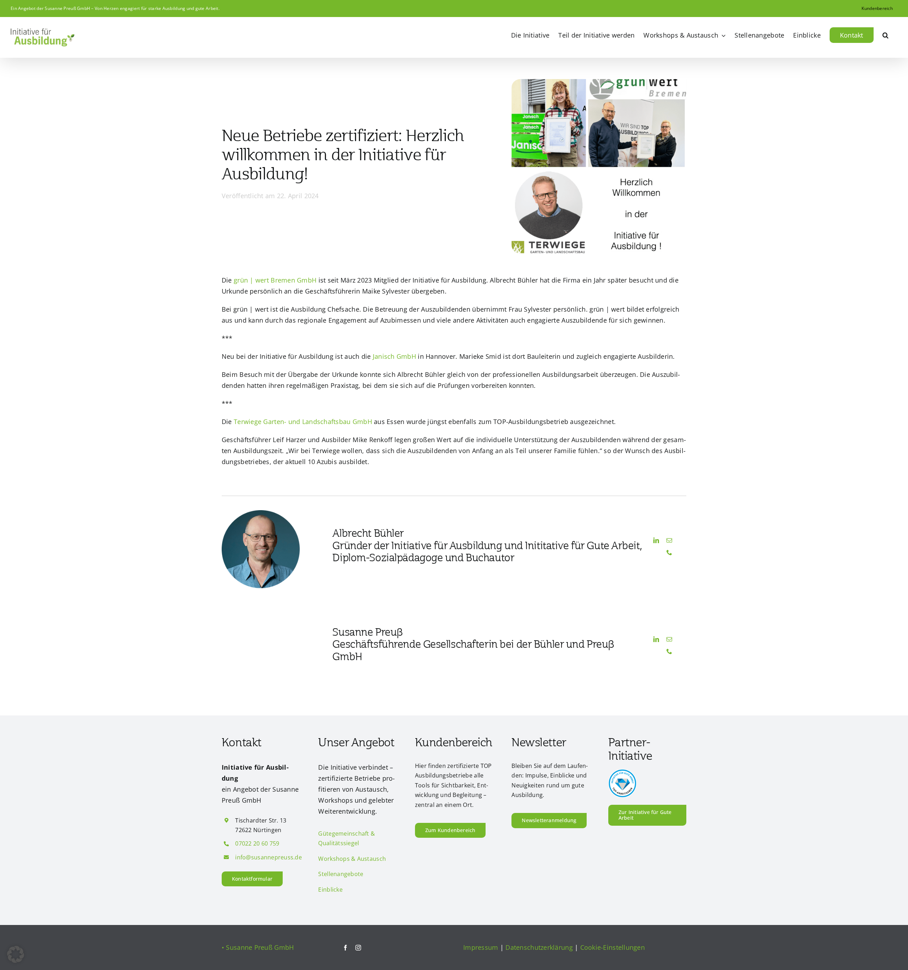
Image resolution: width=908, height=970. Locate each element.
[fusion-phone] (669, 552)
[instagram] (358, 948)
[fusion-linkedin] (656, 540)
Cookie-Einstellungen (612, 947)
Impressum (480, 947)
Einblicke (330, 889)
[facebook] (345, 948)
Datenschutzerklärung (538, 947)
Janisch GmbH (394, 356)
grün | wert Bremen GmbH (275, 280)
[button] (885, 35)
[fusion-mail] (669, 540)
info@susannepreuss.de (268, 857)
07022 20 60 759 (257, 843)
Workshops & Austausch (352, 859)
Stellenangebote (340, 874)
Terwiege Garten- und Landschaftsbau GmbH (303, 421)
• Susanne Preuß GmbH (258, 947)
